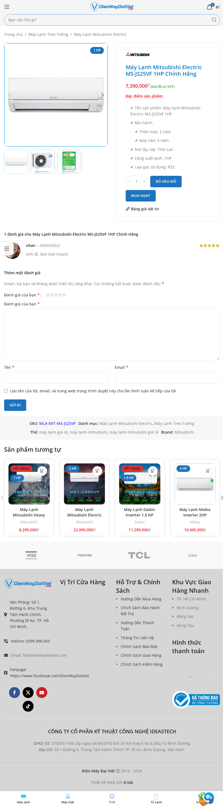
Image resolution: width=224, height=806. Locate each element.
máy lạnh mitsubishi (88, 432)
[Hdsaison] (214, 676)
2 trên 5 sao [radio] (52, 295)
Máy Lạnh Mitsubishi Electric (100, 34)
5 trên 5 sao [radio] (64, 295)
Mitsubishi (184, 432)
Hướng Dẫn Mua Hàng (141, 598)
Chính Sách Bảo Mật (139, 646)
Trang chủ (13, 34)
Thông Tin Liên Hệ (137, 637)
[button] (9, 94)
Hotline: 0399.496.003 (30, 640)
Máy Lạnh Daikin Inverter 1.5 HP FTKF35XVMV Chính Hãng (139, 517)
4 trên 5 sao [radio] (60, 295)
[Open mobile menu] (6, 6)
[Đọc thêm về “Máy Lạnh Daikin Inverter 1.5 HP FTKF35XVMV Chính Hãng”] (153, 471)
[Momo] (190, 676)
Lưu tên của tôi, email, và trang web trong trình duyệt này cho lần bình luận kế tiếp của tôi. (93, 390)
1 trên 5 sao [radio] (48, 295)
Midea (195, 521)
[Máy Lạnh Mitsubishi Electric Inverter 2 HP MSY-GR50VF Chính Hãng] (84, 484)
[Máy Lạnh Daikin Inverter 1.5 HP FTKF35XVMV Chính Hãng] (139, 484)
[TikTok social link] (28, 706)
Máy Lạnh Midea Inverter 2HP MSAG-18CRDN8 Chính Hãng (194, 517)
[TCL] (139, 555)
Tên (9, 367)
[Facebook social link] (14, 692)
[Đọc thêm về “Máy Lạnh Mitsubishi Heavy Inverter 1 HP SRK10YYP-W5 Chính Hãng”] (42, 471)
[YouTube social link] (41, 692)
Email (121, 367)
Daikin (140, 521)
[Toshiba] (85, 555)
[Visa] (31, 555)
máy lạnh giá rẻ (53, 432)
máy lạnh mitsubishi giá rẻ (134, 432)
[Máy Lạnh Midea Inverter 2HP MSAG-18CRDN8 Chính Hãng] (195, 484)
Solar (193, 555)
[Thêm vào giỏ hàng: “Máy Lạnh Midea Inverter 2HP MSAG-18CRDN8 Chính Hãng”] (208, 471)
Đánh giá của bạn (22, 295)
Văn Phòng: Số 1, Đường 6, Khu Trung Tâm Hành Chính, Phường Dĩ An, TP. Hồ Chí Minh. (29, 614)
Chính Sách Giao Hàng (141, 655)
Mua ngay (140, 195)
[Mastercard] (202, 676)
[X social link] (28, 692)
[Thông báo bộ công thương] (196, 699)
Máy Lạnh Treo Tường (48, 34)
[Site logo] (112, 6)
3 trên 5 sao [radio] (56, 295)
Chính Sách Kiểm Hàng (142, 664)
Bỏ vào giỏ (166, 181)
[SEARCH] (214, 20)
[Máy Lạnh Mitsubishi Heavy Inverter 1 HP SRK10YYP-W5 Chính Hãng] (29, 484)
